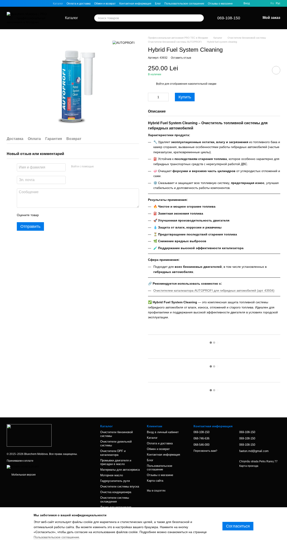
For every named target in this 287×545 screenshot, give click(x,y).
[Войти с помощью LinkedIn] (113, 166)
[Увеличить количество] (165, 97)
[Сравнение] (264, 3)
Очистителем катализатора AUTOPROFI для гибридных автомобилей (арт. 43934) (213, 290)
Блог (158, 3)
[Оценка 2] (53, 215)
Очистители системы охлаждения (114, 499)
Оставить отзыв (181, 57)
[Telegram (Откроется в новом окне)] (30, 3)
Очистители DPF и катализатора (113, 452)
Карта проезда (248, 465)
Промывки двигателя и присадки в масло (115, 462)
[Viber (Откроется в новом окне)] (35, 3)
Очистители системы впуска (119, 486)
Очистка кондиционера (115, 492)
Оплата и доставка (79, 3)
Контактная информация (135, 3)
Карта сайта (155, 480)
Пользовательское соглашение (184, 3)
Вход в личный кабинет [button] (163, 432)
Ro (272, 3)
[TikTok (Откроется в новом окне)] (14, 3)
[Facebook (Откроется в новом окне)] (19, 3)
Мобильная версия (23, 474)
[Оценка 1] (46, 215)
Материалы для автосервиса (120, 469)
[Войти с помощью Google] (106, 166)
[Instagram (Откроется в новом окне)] (8, 3)
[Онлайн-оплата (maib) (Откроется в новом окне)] (23, 466)
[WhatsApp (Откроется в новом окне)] (41, 3)
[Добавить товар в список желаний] (276, 70)
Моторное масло (111, 475)
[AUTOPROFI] (123, 42)
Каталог (58, 3)
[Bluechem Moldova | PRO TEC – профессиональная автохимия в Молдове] (29, 435)
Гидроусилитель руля (115, 481)
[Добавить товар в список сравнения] (263, 70)
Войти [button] (160, 83)
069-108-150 (228, 18)
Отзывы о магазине (220, 3)
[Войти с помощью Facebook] (98, 166)
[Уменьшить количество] (151, 97)
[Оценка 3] (60, 215)
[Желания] (256, 3)
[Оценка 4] (67, 215)
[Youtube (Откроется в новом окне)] (24, 3)
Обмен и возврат (105, 3)
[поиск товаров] (200, 18)
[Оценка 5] (74, 215)
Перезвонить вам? (205, 450)
